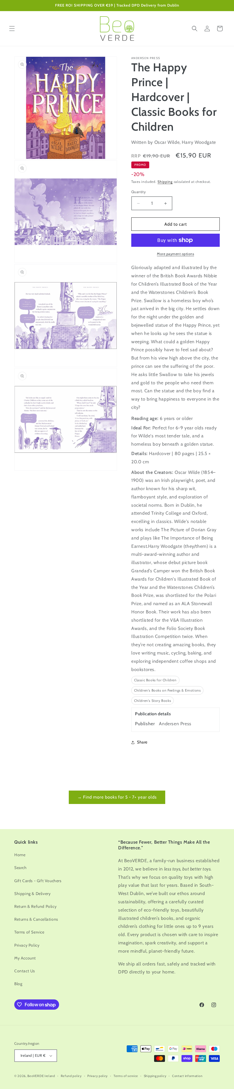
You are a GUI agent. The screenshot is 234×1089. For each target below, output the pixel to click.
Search (20, 867)
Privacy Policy (26, 945)
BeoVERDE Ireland (41, 1076)
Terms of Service (29, 932)
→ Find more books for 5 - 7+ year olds (117, 797)
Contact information (187, 1076)
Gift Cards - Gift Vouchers (38, 880)
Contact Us (24, 970)
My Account (25, 958)
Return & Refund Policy (35, 906)
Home (19, 854)
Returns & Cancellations (36, 919)
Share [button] (142, 742)
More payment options (175, 254)
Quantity (138, 191)
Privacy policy (97, 1076)
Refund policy (71, 1076)
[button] (12, 28)
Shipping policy (155, 1076)
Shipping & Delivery (32, 893)
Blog (18, 983)
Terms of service (126, 1076)
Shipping (165, 181)
